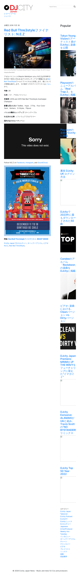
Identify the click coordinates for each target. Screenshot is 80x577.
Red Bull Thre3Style (17, 246)
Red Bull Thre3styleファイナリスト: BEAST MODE (28, 239)
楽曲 (62, 554)
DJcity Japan (9, 243)
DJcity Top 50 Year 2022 (66, 471)
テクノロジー (65, 544)
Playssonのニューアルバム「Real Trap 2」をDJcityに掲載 (68, 88)
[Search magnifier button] (74, 6)
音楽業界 (63, 556)
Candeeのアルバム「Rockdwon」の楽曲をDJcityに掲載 (69, 264)
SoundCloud (43, 162)
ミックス (63, 551)
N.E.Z (6, 246)
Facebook (21, 162)
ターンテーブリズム (35, 243)
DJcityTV (64, 519)
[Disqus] (27, 278)
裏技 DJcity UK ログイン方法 (67, 173)
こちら (48, 84)
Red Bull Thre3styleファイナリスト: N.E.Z (26, 32)
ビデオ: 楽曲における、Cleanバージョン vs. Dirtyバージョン (67, 313)
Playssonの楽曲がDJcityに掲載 (68, 132)
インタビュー (65, 536)
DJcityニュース (66, 521)
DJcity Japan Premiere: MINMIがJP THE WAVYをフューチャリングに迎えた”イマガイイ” (68, 366)
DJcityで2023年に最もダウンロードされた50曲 (68, 217)
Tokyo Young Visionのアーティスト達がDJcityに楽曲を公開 (68, 41)
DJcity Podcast (66, 516)
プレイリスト (65, 549)
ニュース (7, 16)
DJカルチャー (21, 243)
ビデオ (45, 243)
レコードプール (10, 14)
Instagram (29, 162)
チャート (63, 541)
